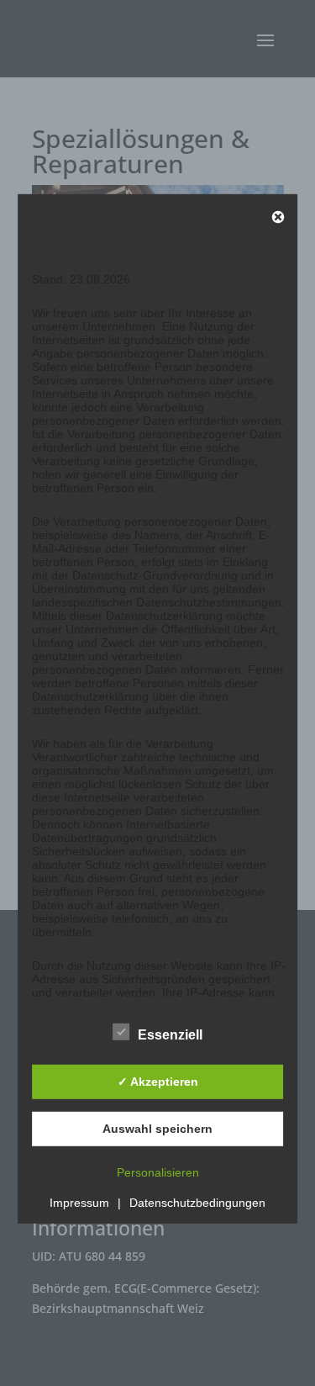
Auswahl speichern (157, 1128)
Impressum (79, 1202)
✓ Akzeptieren (158, 1081)
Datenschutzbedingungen (197, 1202)
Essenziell (170, 1034)
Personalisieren (158, 1171)
